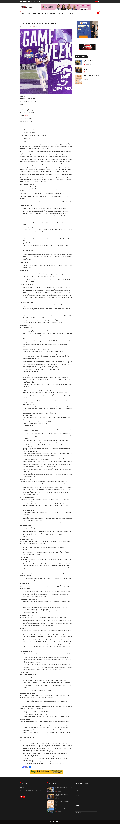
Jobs (46, 13)
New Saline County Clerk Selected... (63, 808)
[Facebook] (96, 1)
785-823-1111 (25, 793)
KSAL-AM (22, 1)
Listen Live (61, 13)
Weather (40, 13)
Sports (34, 13)
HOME (23, 13)
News (28, 13)
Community (53, 13)
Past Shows (70, 13)
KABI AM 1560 (37, 1)
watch (26, 115)
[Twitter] (98, 1)
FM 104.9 (27, 1)
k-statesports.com (44, 124)
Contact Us (22, 787)
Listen (50, 124)
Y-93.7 (31, 1)
